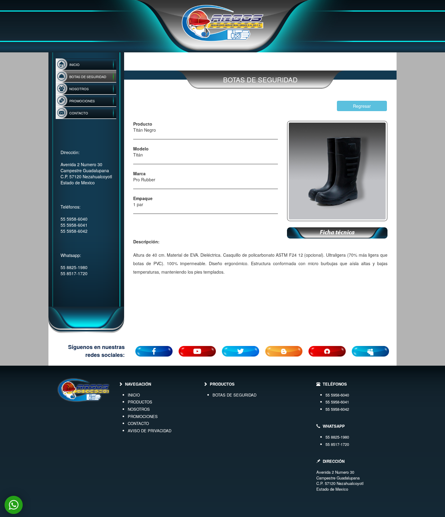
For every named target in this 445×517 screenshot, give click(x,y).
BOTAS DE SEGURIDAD (234, 395)
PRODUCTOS (140, 402)
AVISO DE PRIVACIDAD (149, 430)
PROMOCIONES (143, 416)
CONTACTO (138, 423)
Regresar (362, 106)
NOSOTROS (139, 409)
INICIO (134, 395)
